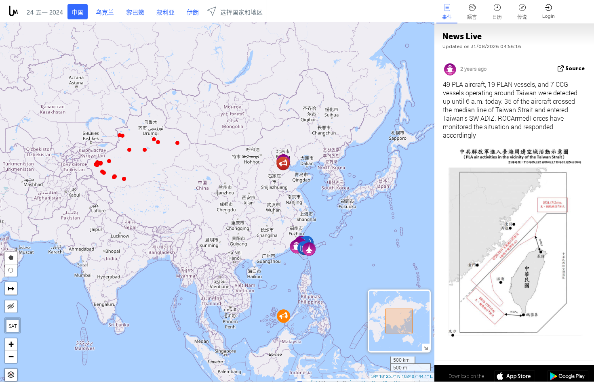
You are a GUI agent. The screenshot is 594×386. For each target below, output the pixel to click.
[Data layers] (11, 375)
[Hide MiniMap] (426, 347)
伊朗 (193, 12)
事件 (447, 17)
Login (548, 16)
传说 (522, 17)
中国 (78, 12)
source (575, 68)
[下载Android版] (567, 377)
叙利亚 (165, 12)
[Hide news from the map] (11, 306)
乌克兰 (105, 12)
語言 (472, 17)
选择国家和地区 (241, 12)
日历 (497, 17)
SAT (12, 326)
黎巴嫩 (135, 12)
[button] (114, 177)
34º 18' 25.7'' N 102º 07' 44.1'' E (402, 376)
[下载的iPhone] (514, 377)
